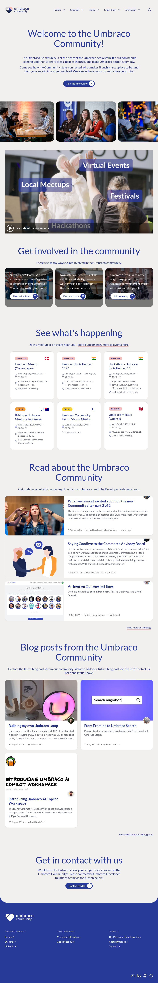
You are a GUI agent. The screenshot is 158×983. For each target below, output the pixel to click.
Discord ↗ (10, 941)
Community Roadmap (68, 937)
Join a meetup (121, 296)
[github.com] (145, 977)
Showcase (130, 9)
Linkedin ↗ (11, 946)
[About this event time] (26, 377)
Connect (74, 9)
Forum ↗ (9, 937)
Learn (92, 9)
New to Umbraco (22, 296)
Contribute (110, 9)
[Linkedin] (139, 977)
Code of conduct (65, 941)
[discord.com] (151, 977)
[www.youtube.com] (133, 977)
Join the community (77, 83)
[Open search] (149, 9)
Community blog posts (141, 834)
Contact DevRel (77, 885)
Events (57, 9)
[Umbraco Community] (17, 9)
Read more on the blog (139, 627)
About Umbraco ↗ (118, 941)
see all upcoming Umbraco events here (103, 344)
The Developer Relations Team (125, 937)
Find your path (71, 296)
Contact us (114, 946)
